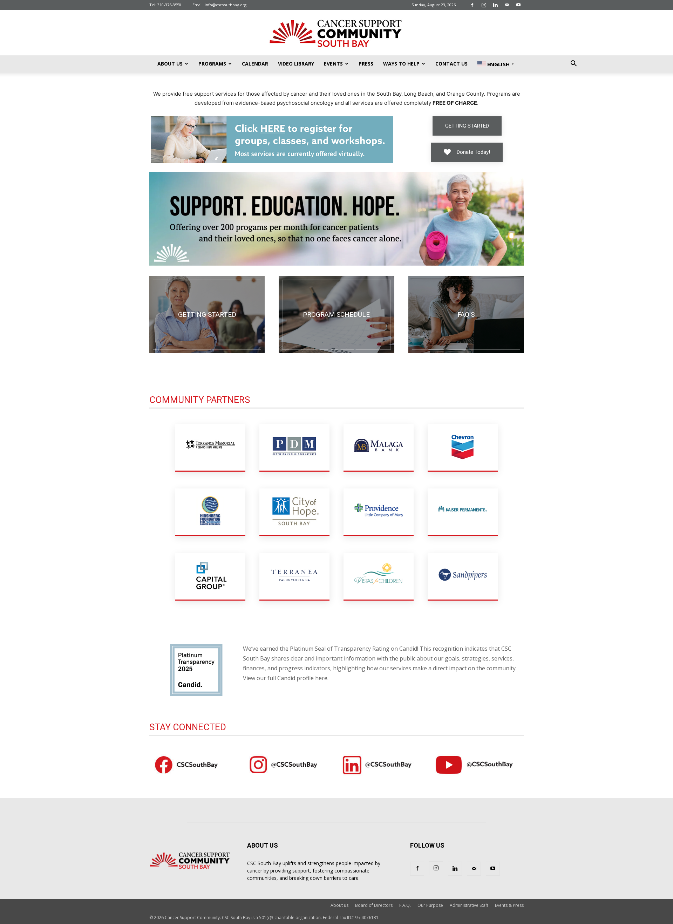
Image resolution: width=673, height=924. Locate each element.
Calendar (255, 63)
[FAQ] (466, 314)
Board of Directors (374, 905)
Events (333, 63)
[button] (573, 64)
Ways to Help (401, 63)
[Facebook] (472, 5)
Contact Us (451, 63)
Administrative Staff (469, 905)
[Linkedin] (495, 5)
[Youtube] (518, 5)
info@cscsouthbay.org (225, 4)
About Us (170, 63)
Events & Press (509, 905)
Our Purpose (430, 905)
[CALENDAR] (336, 314)
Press (366, 63)
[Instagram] (483, 5)
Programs (212, 63)
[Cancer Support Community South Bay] (336, 33)
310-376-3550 (169, 4)
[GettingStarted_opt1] (207, 314)
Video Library (296, 63)
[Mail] (507, 5)
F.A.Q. (405, 905)
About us (339, 905)
